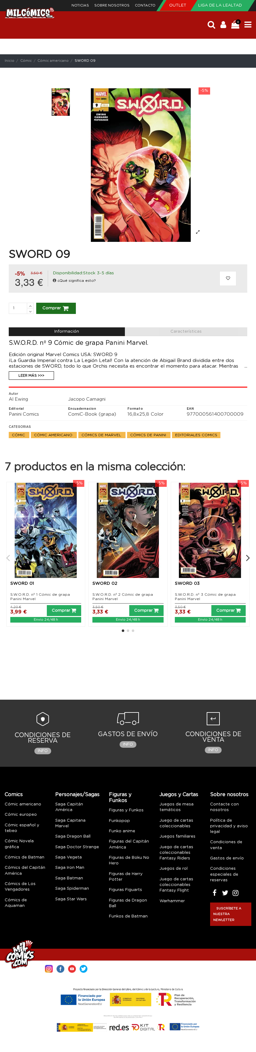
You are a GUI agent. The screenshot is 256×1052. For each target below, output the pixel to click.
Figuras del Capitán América (129, 844)
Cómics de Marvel (101, 435)
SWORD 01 (22, 583)
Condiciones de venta (226, 845)
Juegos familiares (177, 836)
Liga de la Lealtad (220, 5)
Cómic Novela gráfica (19, 844)
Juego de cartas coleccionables (176, 823)
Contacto (145, 5)
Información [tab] (66, 332)
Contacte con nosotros (224, 807)
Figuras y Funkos (120, 797)
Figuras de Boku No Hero (129, 860)
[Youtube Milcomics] (72, 968)
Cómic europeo (21, 815)
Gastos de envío (227, 858)
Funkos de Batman (128, 916)
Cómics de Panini (148, 435)
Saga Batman (69, 878)
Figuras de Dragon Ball (128, 903)
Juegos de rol (174, 869)
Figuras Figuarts (125, 890)
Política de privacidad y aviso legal (229, 826)
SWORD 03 (187, 583)
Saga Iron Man (69, 868)
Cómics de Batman (24, 857)
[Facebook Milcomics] (60, 968)
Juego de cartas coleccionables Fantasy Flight (176, 885)
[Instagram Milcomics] (49, 968)
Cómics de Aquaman (16, 903)
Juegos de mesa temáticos (177, 807)
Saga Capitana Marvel (70, 823)
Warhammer (172, 901)
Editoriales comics (196, 435)
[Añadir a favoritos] (227, 278)
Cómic (19, 435)
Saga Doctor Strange (77, 847)
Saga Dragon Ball (73, 836)
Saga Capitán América (69, 807)
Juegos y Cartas (179, 794)
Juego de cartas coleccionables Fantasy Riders (176, 852)
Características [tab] (186, 332)
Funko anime (122, 831)
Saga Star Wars (71, 899)
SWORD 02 (104, 583)
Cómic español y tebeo (22, 828)
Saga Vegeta (68, 857)
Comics (14, 794)
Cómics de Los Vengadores (20, 887)
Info (43, 751)
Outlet (178, 5)
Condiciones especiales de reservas (224, 874)
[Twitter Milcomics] (83, 968)
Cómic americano (54, 435)
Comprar (51, 308)
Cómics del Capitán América (25, 870)
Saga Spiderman (72, 889)
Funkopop (119, 821)
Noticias (80, 5)
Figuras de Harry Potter (126, 877)
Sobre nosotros (112, 5)
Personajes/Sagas (77, 794)
